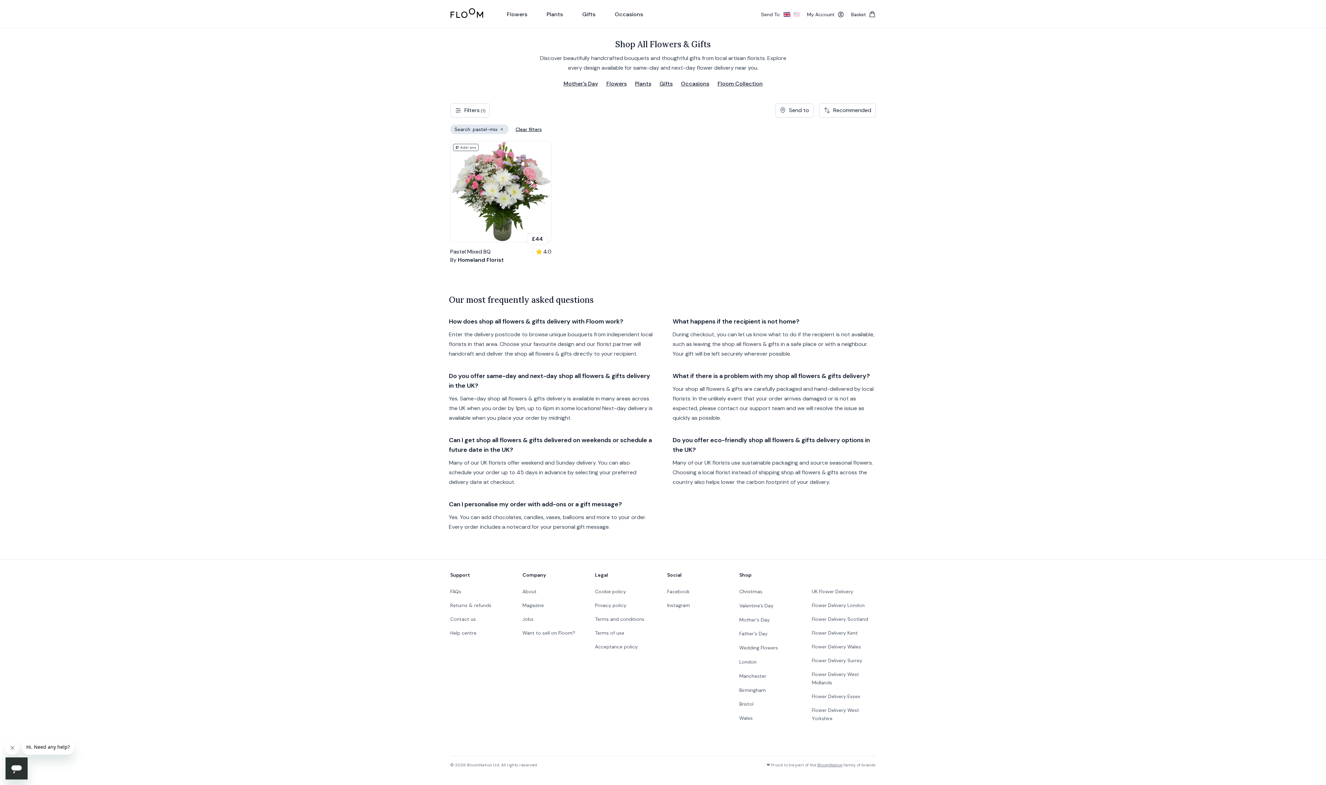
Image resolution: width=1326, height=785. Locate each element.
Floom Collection (740, 83)
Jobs (528, 619)
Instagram (678, 605)
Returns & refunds (470, 605)
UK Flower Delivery (832, 591)
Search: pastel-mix (481, 130)
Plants (643, 83)
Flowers (616, 83)
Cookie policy (610, 591)
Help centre (463, 633)
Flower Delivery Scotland (840, 619)
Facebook (678, 591)
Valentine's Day (756, 606)
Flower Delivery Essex (836, 696)
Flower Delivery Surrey (837, 660)
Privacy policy (610, 605)
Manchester (752, 676)
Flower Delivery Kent (835, 633)
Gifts (666, 83)
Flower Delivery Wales (836, 647)
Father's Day (753, 633)
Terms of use (609, 633)
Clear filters (529, 129)
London (748, 662)
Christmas (750, 591)
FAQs (455, 591)
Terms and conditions (619, 619)
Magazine (533, 605)
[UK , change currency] (787, 14)
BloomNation (830, 765)
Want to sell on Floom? (548, 633)
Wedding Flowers (758, 648)
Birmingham (752, 690)
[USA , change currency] (796, 14)
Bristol (746, 704)
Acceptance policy (616, 647)
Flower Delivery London (838, 605)
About (529, 591)
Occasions (695, 83)
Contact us (463, 619)
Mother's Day (581, 83)
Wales (746, 718)
